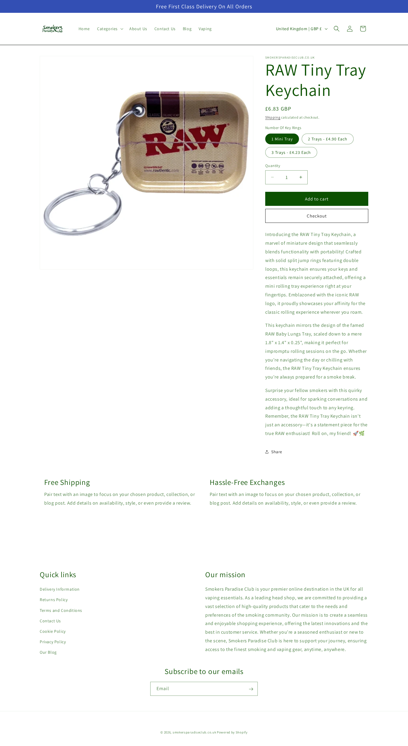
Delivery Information (60, 589)
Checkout (317, 215)
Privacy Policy (53, 642)
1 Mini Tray (282, 138)
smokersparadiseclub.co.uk (194, 732)
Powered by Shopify (232, 732)
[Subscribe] (250, 689)
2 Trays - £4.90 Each (327, 138)
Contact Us (50, 621)
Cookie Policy (53, 631)
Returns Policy (54, 600)
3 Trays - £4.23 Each (291, 152)
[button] (109, 28)
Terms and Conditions (61, 610)
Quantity (272, 165)
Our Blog (48, 652)
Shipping (272, 117)
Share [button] (276, 451)
